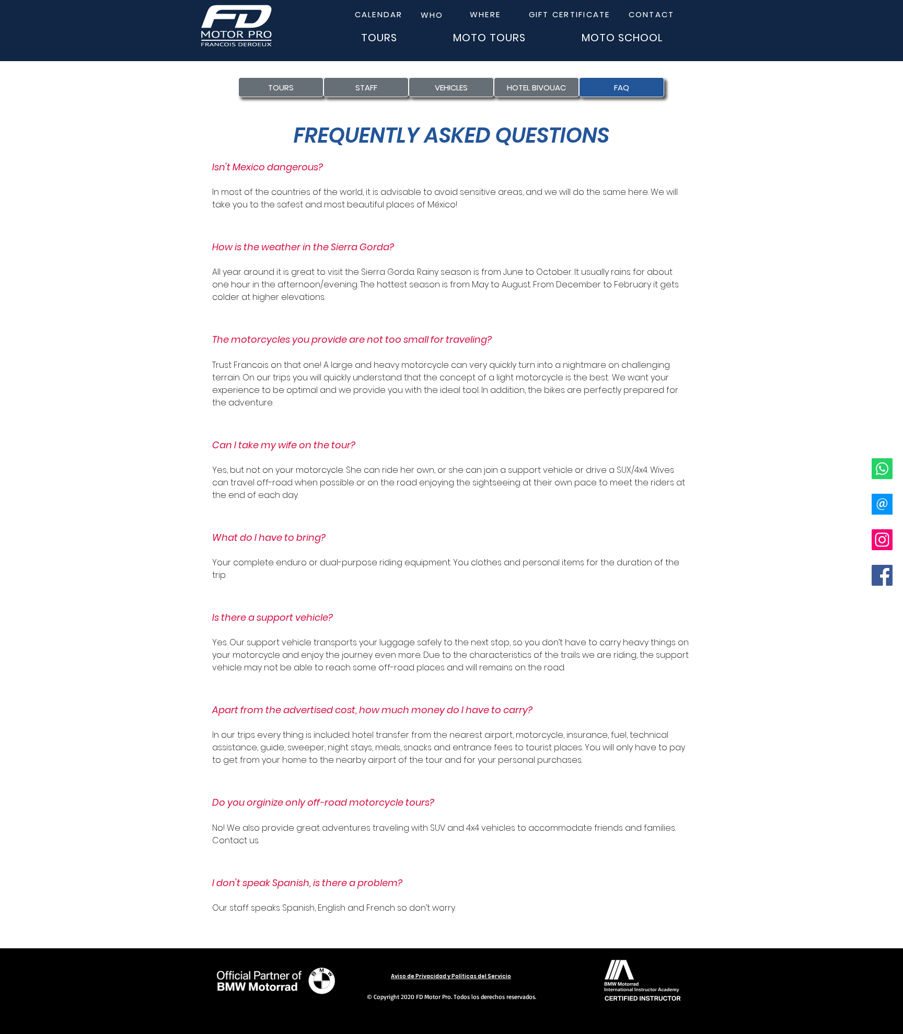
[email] (882, 504)
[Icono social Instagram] (882, 539)
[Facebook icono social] (882, 575)
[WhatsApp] (882, 468)
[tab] (451, 545)
